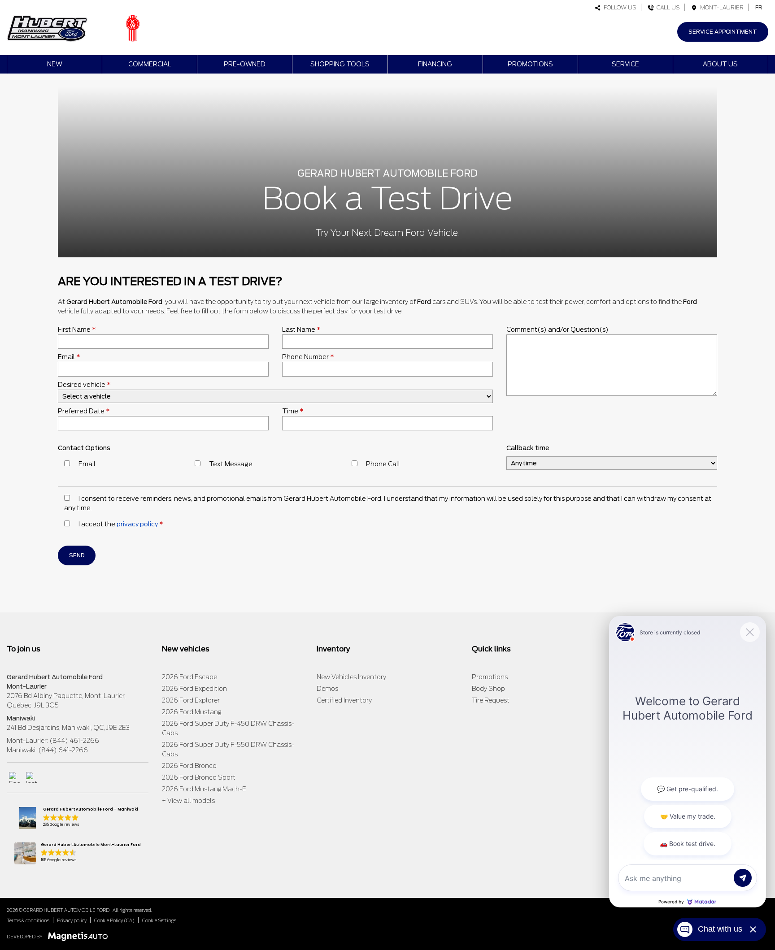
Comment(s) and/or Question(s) (557, 329)
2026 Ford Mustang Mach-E (204, 789)
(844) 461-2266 (74, 740)
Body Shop (488, 688)
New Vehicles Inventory (351, 677)
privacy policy (137, 524)
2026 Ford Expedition (194, 688)
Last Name (301, 329)
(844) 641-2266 (63, 750)
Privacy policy (72, 920)
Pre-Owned (245, 64)
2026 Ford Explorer (191, 700)
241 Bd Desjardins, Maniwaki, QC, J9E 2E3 (68, 727)
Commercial (149, 64)
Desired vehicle (84, 384)
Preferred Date (84, 411)
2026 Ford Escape (189, 677)
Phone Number (308, 356)
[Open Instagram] (31, 777)
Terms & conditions (28, 920)
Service (625, 64)
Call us (667, 7)
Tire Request (490, 700)
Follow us (618, 7)
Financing (435, 64)
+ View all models (188, 800)
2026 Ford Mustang (191, 712)
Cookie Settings (159, 920)
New (54, 64)
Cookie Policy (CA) (114, 920)
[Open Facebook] (14, 777)
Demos (327, 688)
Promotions (530, 64)
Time (293, 411)
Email (69, 356)
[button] (77, 818)
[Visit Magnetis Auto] (80, 936)
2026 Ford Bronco (189, 765)
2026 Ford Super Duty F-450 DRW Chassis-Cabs (228, 728)
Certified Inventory (344, 700)
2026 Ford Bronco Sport (198, 777)
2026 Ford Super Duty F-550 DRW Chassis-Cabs (228, 749)
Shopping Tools (340, 64)
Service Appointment (722, 31)
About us (720, 64)
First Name (77, 329)
